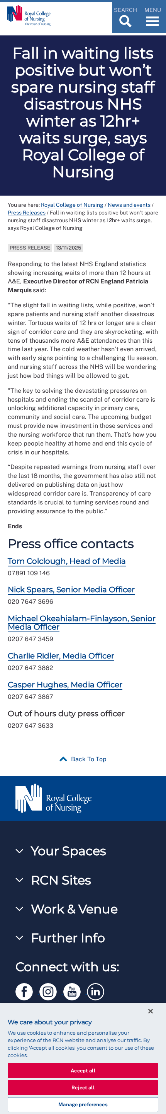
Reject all (82, 1088)
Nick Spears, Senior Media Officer (71, 589)
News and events (129, 205)
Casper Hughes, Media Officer (65, 684)
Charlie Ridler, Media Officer (61, 655)
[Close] (150, 1011)
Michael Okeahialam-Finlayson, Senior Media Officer (82, 623)
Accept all (83, 1071)
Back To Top (89, 759)
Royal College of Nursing (72, 205)
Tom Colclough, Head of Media (67, 561)
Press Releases (27, 212)
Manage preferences (82, 1104)
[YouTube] (75, 990)
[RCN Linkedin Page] (98, 990)
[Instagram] (51, 990)
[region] (83, 1058)
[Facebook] (27, 990)
